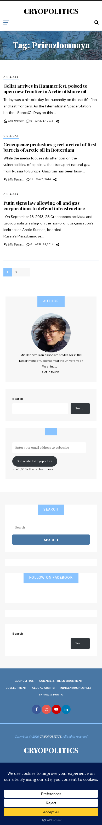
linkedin (66, 709)
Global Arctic (43, 687)
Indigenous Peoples (76, 687)
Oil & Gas (11, 77)
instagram (46, 709)
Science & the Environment (61, 680)
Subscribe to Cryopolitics (35, 461)
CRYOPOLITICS (51, 11)
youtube (56, 709)
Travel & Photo (51, 694)
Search (17, 399)
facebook (36, 709)
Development (16, 687)
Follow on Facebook (51, 577)
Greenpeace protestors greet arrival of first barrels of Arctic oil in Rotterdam (49, 147)
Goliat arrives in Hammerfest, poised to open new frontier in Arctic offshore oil (45, 88)
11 (31, 179)
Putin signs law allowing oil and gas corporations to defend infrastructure (44, 205)
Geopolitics (24, 680)
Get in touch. (51, 372)
